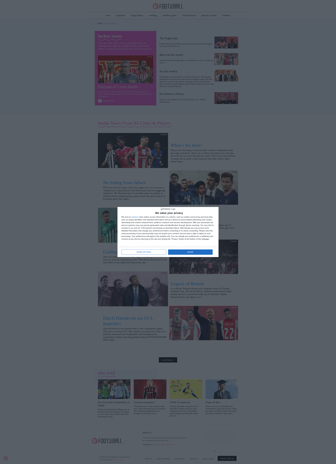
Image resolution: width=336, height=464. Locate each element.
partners (135, 217)
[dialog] (168, 232)
